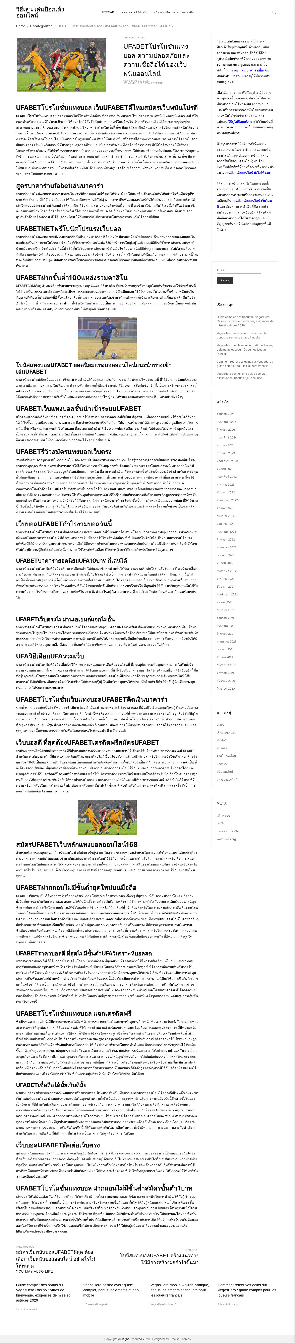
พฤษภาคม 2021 (226, 641)
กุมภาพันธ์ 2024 (227, 437)
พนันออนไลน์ (225, 771)
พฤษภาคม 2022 (226, 547)
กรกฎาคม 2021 (226, 625)
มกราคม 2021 (225, 673)
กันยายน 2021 (225, 610)
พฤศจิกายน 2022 (227, 500)
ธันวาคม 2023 (226, 453)
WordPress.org (226, 839)
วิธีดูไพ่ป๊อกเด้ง (238, 122)
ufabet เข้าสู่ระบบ (90, 853)
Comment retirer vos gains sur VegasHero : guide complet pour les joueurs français (245, 363)
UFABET (189, 751)
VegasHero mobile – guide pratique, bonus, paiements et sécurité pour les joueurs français (245, 349)
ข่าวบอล (222, 748)
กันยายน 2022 (226, 516)
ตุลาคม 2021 (225, 602)
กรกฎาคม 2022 (226, 531)
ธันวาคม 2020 (226, 680)
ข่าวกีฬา (222, 740)
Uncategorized (134, 37)
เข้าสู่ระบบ (223, 815)
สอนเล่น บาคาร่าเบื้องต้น (251, 70)
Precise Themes (180, 1339)
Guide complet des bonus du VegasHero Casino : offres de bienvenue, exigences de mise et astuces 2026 (245, 321)
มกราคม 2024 (226, 445)
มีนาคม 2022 (225, 563)
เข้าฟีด (221, 823)
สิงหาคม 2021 (225, 618)
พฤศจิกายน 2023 (227, 461)
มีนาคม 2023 (225, 468)
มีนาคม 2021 (225, 657)
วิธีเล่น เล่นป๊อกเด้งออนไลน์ (40, 12)
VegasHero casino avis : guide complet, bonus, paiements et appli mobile (242, 335)
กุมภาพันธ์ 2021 (226, 665)
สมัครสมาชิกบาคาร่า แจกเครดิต (174, 12)
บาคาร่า (222, 763)
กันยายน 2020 (226, 688)
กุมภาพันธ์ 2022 (227, 570)
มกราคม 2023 (226, 484)
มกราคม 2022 (225, 578)
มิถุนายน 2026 (226, 429)
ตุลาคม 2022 (225, 508)
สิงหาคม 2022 (225, 523)
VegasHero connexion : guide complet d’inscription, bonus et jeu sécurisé (242, 376)
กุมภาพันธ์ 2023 (227, 476)
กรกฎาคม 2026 (226, 421)
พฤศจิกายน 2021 (227, 594)
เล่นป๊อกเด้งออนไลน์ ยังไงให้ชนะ (248, 173)
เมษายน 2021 (225, 649)
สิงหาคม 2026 (226, 414)
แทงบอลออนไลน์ (227, 779)
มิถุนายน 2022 (226, 539)
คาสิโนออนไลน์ (226, 756)
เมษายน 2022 (225, 555)
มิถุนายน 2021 (226, 633)
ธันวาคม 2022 (226, 492)
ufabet (221, 724)
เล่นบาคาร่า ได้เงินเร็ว (134, 12)
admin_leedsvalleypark (145, 83)
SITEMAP (107, 12)
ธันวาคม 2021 (226, 586)
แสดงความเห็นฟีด (228, 831)
